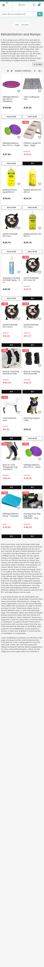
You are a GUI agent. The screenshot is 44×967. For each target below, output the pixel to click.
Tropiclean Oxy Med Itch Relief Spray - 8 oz (11, 280)
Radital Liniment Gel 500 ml (32, 235)
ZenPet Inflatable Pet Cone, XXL (31, 279)
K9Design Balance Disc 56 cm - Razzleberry (10, 99)
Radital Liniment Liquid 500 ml (10, 191)
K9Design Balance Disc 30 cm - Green (32, 466)
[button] (34, 5)
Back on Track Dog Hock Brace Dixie (11, 372)
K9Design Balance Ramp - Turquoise (10, 514)
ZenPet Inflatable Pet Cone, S (10, 325)
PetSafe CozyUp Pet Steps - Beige (32, 144)
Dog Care (25, 24)
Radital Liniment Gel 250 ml (32, 191)
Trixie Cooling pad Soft (31, 98)
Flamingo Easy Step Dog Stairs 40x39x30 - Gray (32, 515)
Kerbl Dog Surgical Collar (31, 419)
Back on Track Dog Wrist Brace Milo (32, 372)
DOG (17, 24)
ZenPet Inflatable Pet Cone (10, 235)
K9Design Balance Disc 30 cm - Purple (11, 144)
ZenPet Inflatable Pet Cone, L (31, 325)
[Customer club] (9, 4)
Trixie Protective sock (9, 419)
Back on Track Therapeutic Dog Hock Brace (10, 467)
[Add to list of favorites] (11, 84)
